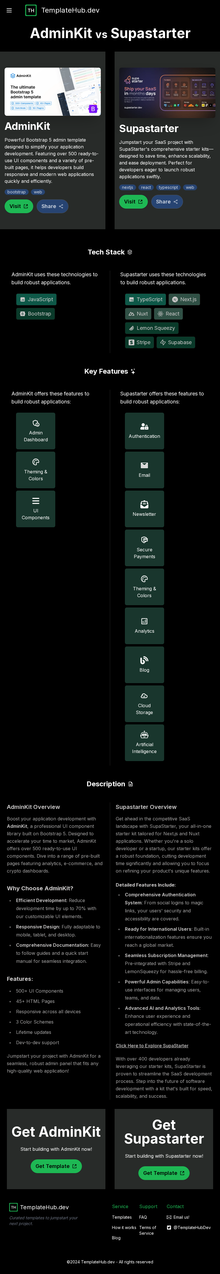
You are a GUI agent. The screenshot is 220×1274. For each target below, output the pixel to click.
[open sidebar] (9, 10)
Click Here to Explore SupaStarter (152, 1045)
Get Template (53, 1166)
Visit (15, 206)
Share (49, 206)
